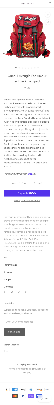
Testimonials (10, 264)
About (7, 257)
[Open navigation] (4, 4)
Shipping (8, 279)
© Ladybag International (27, 364)
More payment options (27, 200)
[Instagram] (19, 292)
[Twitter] (12, 292)
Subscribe (14, 332)
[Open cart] (50, 3)
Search (7, 351)
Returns (8, 272)
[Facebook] (5, 292)
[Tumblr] (26, 292)
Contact (8, 286)
